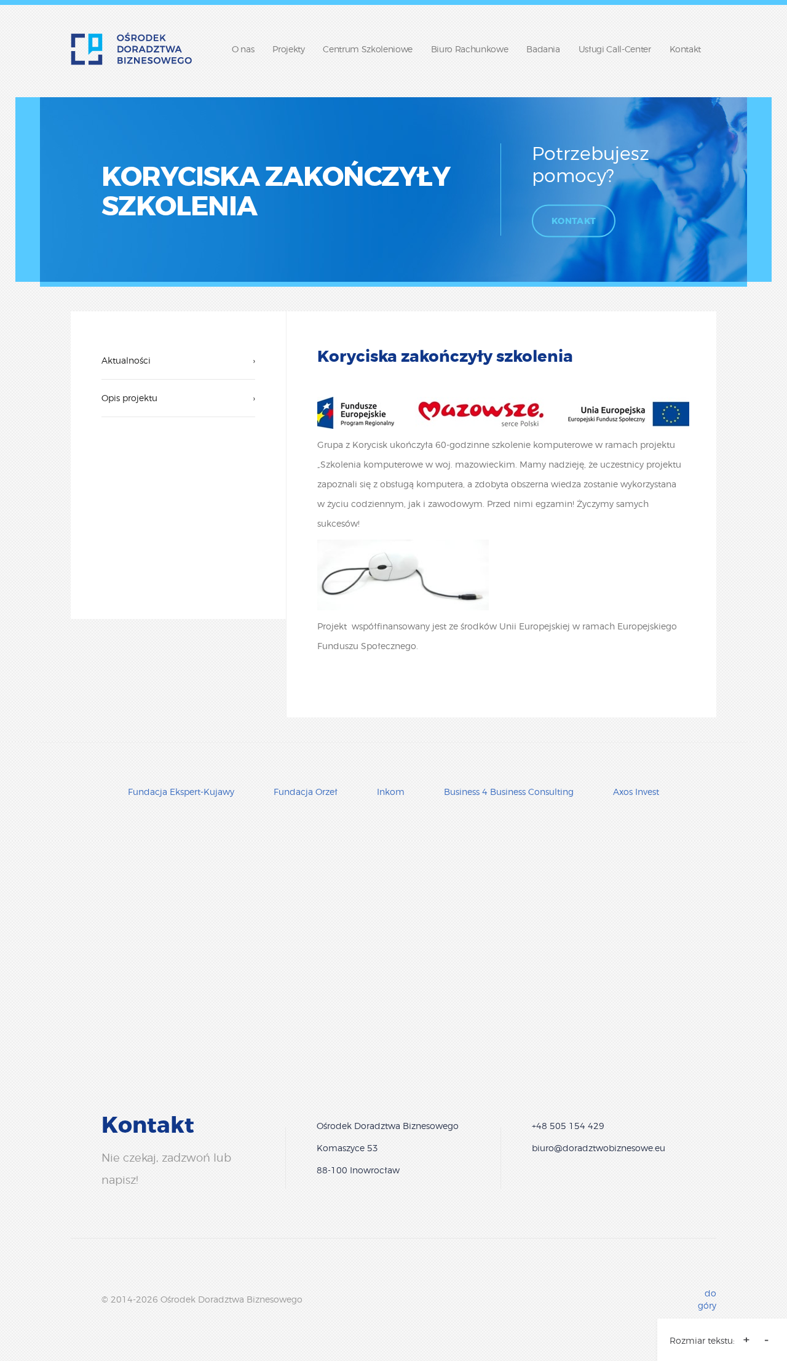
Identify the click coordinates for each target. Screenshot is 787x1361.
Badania (543, 49)
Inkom (391, 791)
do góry (707, 1299)
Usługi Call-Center (615, 49)
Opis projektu (178, 398)
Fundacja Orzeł (306, 791)
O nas (243, 49)
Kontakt (686, 49)
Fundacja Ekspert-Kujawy (181, 791)
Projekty (288, 49)
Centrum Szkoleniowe (367, 49)
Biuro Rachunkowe (469, 49)
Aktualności (178, 360)
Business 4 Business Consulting (509, 791)
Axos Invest (636, 791)
